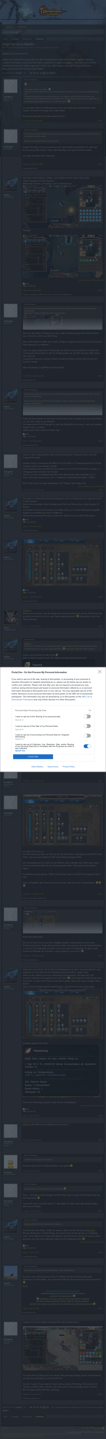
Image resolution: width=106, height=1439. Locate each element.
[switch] (87, 716)
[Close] (100, 672)
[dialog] (53, 719)
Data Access (53, 766)
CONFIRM (33, 757)
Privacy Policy (69, 766)
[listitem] (53, 710)
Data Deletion (37, 766)
